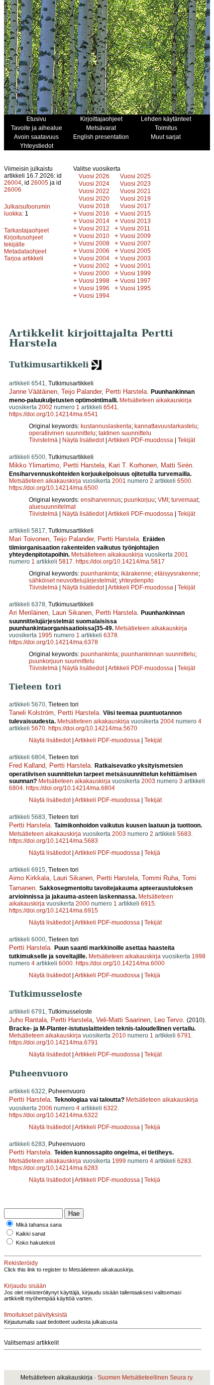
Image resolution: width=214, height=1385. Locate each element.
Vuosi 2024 (94, 183)
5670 (38, 728)
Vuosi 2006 (94, 250)
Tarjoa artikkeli (23, 258)
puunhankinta (99, 573)
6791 (184, 1035)
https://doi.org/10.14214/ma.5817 (120, 561)
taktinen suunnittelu (125, 433)
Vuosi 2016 (94, 213)
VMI (163, 499)
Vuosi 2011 (135, 228)
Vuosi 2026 (94, 176)
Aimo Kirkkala (29, 878)
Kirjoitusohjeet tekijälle (23, 241)
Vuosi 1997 (135, 280)
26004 (12, 182)
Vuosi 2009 (135, 235)
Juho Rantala (28, 1020)
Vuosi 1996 (94, 288)
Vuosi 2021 (135, 191)
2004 (167, 721)
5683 (184, 833)
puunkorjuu (139, 499)
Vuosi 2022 (94, 191)
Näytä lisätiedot (84, 440)
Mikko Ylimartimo (34, 465)
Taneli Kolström (31, 712)
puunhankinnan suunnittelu (158, 654)
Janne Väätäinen (33, 391)
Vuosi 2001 (135, 265)
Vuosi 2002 (94, 265)
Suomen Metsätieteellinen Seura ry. (146, 1377)
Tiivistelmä (43, 440)
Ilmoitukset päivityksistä (35, 1314)
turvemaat (184, 499)
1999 (119, 1160)
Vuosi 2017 (135, 206)
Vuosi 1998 (94, 280)
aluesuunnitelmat (52, 506)
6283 (184, 1160)
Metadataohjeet (25, 251)
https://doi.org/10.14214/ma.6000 (120, 963)
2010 (119, 1035)
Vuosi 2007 (135, 243)
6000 (66, 963)
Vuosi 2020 (94, 198)
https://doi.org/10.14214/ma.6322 (53, 1115)
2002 (45, 407)
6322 (110, 1108)
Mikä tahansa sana (39, 1225)
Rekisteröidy (21, 1263)
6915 (148, 903)
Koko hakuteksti (35, 1243)
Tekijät (186, 440)
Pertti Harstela (126, 391)
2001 (119, 480)
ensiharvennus (101, 499)
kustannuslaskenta (106, 426)
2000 (83, 903)
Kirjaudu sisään (25, 1285)
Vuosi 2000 (94, 273)
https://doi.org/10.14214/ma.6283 (53, 1167)
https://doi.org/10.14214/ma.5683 (53, 840)
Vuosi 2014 (94, 221)
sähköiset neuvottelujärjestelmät (72, 580)
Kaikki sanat (30, 1234)
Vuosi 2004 (94, 258)
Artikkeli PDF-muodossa (140, 440)
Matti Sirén (176, 465)
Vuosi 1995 (135, 288)
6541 (110, 407)
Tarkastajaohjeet (26, 230)
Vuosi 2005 (135, 250)
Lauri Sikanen (72, 612)
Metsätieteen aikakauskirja (155, 400)
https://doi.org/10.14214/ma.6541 (53, 414)
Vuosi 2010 (94, 235)
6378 (110, 635)
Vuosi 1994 (94, 295)
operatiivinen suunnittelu (62, 433)
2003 (148, 781)
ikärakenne (136, 573)
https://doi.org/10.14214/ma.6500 (53, 487)
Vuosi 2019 (135, 198)
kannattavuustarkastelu (165, 426)
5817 (66, 561)
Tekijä (152, 852)
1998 (199, 956)
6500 (184, 480)
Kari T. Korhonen (132, 465)
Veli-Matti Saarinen (123, 1020)
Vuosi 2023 (135, 183)
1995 (45, 635)
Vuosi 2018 (94, 206)
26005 (39, 182)
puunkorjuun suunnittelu (62, 661)
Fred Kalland (27, 765)
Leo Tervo (168, 1020)
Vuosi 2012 (94, 228)
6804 (16, 788)
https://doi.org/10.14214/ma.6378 (53, 642)
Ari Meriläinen (28, 612)
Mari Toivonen (29, 539)
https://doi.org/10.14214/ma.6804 (70, 788)
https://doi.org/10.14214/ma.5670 (92, 728)
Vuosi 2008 (94, 243)
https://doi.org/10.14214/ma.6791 (53, 1042)
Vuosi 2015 (135, 213)
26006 (12, 189)
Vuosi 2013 (135, 221)
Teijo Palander (81, 391)
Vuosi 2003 (135, 258)
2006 (45, 1108)
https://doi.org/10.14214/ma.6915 (53, 910)
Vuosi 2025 (135, 176)
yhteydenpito (136, 580)
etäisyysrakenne (176, 573)
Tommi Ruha (160, 878)
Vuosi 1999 (135, 273)
